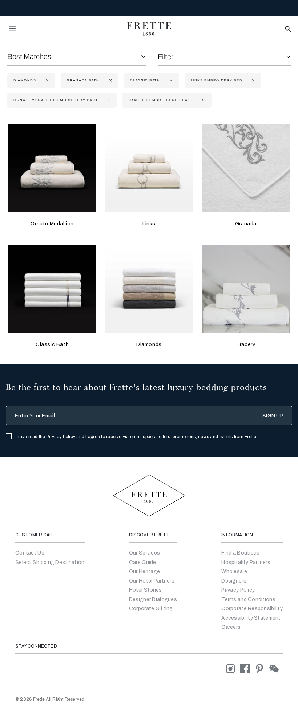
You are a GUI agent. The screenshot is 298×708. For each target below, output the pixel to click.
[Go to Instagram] (233, 668)
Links (149, 224)
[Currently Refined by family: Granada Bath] (109, 81)
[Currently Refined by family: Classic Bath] (170, 81)
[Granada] (246, 168)
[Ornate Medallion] (52, 168)
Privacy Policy (61, 436)
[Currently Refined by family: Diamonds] (46, 81)
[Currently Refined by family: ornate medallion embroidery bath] (107, 100)
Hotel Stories (145, 590)
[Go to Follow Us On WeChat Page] (276, 668)
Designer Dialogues (153, 599)
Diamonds (149, 344)
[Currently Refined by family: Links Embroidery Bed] (252, 81)
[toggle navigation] (12, 29)
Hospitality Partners (245, 562)
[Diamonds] (149, 289)
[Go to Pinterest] (262, 668)
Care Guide (142, 562)
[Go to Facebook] (247, 668)
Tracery (245, 344)
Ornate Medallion (52, 224)
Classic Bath (52, 344)
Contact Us (29, 553)
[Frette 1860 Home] (149, 28)
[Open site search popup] (287, 29)
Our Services (144, 553)
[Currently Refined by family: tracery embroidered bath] (202, 100)
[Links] (149, 168)
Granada (246, 224)
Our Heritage (144, 571)
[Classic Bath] (52, 289)
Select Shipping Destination (50, 562)
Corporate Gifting (151, 608)
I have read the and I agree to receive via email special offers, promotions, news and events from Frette (136, 436)
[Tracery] (246, 289)
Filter (165, 57)
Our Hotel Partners (151, 581)
